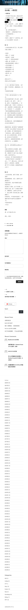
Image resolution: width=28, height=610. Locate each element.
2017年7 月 (7, 439)
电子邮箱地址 (8, 263)
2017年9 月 (7, 436)
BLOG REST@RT (9, 323)
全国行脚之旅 (8, 320)
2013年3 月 (7, 543)
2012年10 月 (7, 556)
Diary (8, 223)
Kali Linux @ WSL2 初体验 (10, 328)
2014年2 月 (7, 516)
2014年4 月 (7, 511)
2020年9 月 (7, 393)
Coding (6, 581)
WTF (6, 599)
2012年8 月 (7, 562)
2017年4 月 (7, 441)
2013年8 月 (7, 529)
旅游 (12, 225)
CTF (6, 583)
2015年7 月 (7, 473)
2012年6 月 (7, 567)
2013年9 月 (7, 527)
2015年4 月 (7, 481)
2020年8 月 (7, 396)
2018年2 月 (7, 433)
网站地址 (7, 269)
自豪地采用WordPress (9, 606)
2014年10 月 (7, 497)
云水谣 (8, 225)
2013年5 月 (7, 537)
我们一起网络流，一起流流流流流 (12, 325)
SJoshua (11, 8)
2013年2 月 (7, 545)
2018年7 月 (7, 428)
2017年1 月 (7, 444)
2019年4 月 (7, 412)
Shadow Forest (12, 2)
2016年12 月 (7, 447)
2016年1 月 (7, 460)
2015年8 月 (7, 471)
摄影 (10, 225)
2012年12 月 (7, 551)
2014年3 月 (7, 513)
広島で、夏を (14, 346)
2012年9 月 (7, 559)
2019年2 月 (7, 417)
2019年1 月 (7, 420)
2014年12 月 (7, 492)
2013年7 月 (7, 532)
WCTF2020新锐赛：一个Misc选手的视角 (13, 331)
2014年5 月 (7, 508)
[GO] (21, 311)
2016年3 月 (7, 457)
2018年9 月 (7, 425)
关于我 (17, 339)
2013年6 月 (7, 535)
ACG (6, 578)
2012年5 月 (7, 570)
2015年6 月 (7, 476)
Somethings (7, 594)
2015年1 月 (7, 489)
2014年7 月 (7, 505)
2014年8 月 (7, 503)
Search (6, 309)
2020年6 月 (7, 401)
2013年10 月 (7, 524)
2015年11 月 (7, 465)
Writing (6, 597)
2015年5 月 (7, 479)
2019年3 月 (7, 415)
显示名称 (7, 256)
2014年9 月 (7, 500)
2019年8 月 (7, 406)
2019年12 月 (7, 404)
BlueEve (10, 339)
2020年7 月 (7, 398)
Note (6, 591)
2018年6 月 (7, 431)
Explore (11, 223)
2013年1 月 (7, 548)
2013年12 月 (7, 519)
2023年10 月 (7, 382)
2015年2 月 (7, 487)
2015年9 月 (7, 468)
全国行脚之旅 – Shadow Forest (15, 344)
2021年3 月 (7, 385)
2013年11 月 (7, 521)
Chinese (10, 304)
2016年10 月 (7, 449)
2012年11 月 (7, 554)
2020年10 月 (7, 390)
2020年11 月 (7, 388)
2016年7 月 (7, 452)
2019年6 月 (7, 409)
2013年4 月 (7, 540)
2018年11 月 (7, 423)
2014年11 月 (7, 495)
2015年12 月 (7, 463)
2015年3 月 (7, 484)
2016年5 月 (7, 455)
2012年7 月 (7, 564)
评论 (6, 238)
